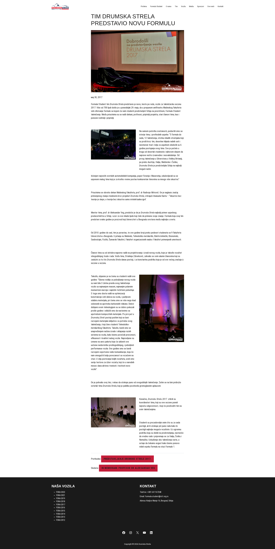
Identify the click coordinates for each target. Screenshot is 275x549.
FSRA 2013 (60, 517)
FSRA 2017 (60, 504)
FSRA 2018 (60, 501)
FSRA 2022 (60, 492)
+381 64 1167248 (154, 492)
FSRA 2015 (60, 511)
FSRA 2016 (60, 507)
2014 (63, 514)
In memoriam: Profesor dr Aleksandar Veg (128, 468)
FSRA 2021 (60, 495)
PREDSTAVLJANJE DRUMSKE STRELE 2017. (127, 459)
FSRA (58, 514)
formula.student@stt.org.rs (156, 496)
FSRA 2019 (60, 498)
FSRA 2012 (60, 520)
